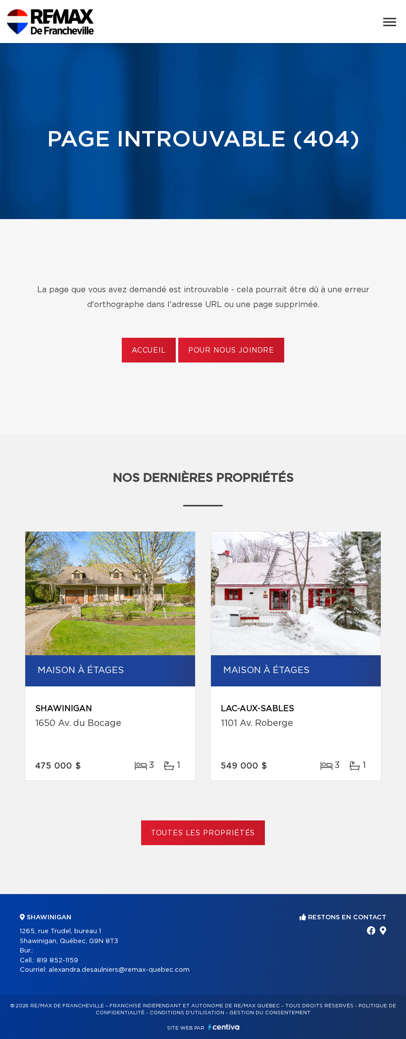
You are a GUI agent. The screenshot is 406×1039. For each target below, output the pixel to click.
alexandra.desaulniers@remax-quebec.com (119, 970)
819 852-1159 (57, 960)
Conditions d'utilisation (187, 1012)
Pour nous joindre (231, 350)
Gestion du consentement (269, 1012)
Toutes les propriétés (203, 833)
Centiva (224, 1027)
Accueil (149, 350)
